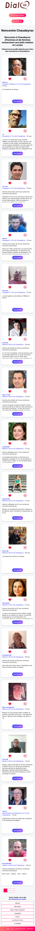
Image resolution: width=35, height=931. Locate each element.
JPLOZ (4, 811)
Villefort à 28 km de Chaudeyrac (13, 865)
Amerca (4, 82)
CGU (12, 929)
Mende (17, 903)
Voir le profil (17, 101)
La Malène (17, 923)
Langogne (17, 913)
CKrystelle (5, 603)
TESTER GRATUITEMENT (17, 15)
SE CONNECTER (17, 21)
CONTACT (30, 929)
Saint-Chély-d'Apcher (17, 910)
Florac (17, 917)
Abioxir (4, 238)
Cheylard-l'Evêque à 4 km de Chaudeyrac (16, 84)
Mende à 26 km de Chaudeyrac (13, 344)
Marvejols (17, 906)
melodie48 (5, 447)
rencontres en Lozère (18, 899)
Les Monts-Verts (17, 920)
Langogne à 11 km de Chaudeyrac (13, 188)
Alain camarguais (8, 707)
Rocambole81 (6, 863)
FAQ (8, 929)
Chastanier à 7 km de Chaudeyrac (13, 136)
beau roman (6, 395)
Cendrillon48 (6, 655)
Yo (3, 134)
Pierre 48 (5, 551)
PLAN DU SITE (20, 929)
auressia (5, 343)
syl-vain (5, 186)
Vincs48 (5, 759)
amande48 (6, 499)
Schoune (5, 290)
